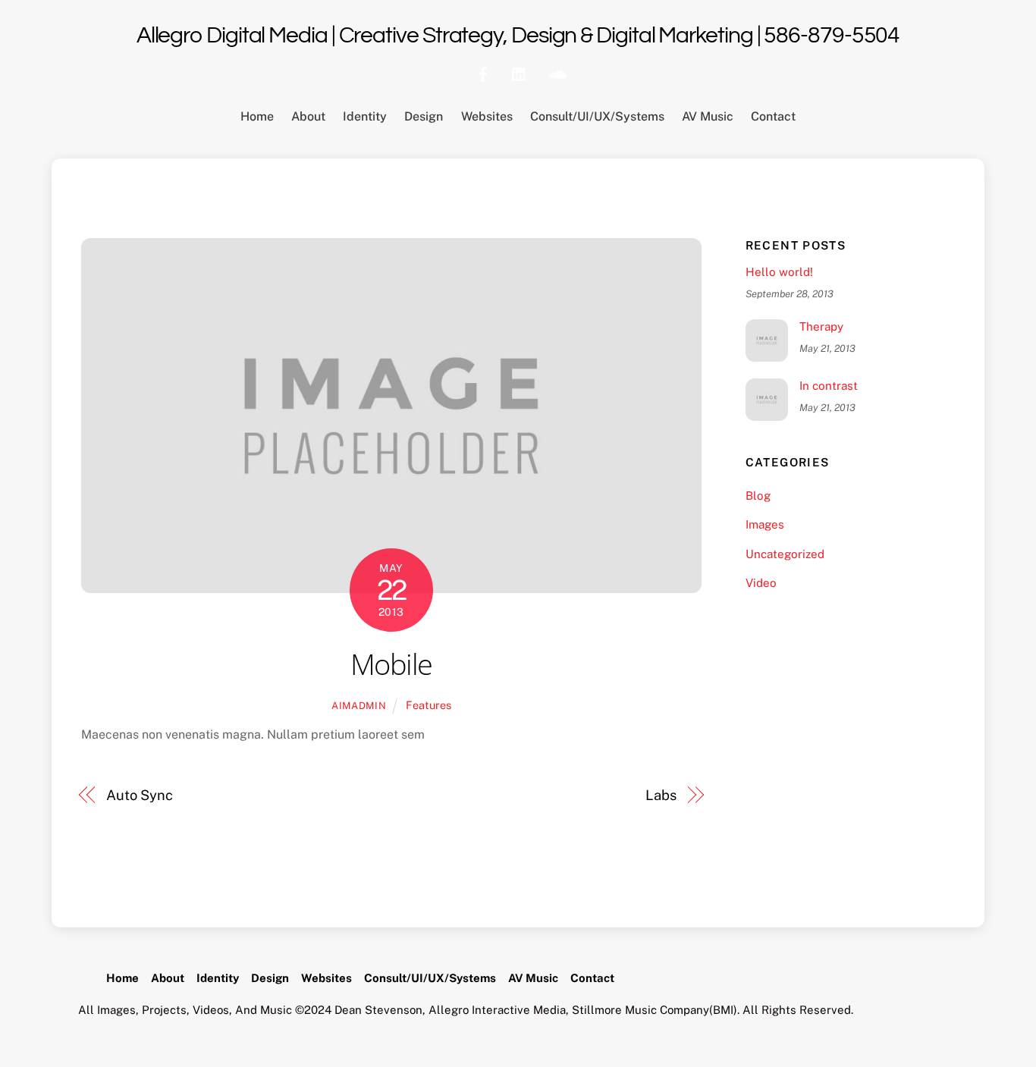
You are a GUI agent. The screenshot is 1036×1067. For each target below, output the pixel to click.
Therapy (821, 326)
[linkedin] (519, 72)
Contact (773, 116)
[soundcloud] (556, 72)
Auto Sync (139, 795)
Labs (660, 795)
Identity (365, 116)
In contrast (828, 385)
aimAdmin (358, 705)
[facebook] (483, 72)
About (308, 116)
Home (257, 116)
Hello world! (779, 271)
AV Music (707, 116)
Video (761, 582)
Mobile (391, 663)
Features (428, 704)
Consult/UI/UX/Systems (597, 116)
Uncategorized (785, 554)
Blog (758, 495)
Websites (487, 116)
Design (423, 116)
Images (765, 524)
